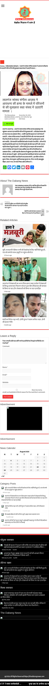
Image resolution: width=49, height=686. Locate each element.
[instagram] (28, 673)
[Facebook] (21, 673)
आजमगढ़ (17, 117)
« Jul (2, 476)
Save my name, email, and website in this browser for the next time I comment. (24, 391)
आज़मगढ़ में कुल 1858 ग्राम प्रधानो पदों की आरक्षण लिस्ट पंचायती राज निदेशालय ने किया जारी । (24, 554)
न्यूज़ (30, 117)
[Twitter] (23, 673)
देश (28, 117)
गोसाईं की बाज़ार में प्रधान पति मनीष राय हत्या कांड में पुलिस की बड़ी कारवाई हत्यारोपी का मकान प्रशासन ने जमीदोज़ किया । (25, 546)
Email (5, 375)
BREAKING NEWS (12, 66)
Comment (6, 346)
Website (5, 382)
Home (2, 66)
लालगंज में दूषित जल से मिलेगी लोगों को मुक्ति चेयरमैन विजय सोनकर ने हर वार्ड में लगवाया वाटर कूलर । (16, 205)
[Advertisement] (24, 41)
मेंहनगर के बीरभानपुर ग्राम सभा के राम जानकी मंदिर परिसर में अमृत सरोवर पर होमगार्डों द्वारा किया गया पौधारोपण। (24, 604)
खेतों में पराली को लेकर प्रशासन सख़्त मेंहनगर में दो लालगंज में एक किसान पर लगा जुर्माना (33, 212)
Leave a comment (10, 119)
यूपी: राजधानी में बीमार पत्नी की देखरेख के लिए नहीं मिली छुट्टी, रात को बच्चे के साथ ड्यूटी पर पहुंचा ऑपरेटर (24, 251)
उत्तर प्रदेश (24, 117)
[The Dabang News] (24, 13)
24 (5, 470)
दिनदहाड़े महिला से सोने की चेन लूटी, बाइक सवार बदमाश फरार (22, 514)
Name (5, 367)
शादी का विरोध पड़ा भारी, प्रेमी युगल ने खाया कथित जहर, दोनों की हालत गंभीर (24, 507)
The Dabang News (10, 115)
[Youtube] (25, 673)
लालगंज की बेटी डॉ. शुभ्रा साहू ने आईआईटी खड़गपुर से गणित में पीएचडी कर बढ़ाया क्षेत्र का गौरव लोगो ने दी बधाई (26, 521)
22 (38, 467)
